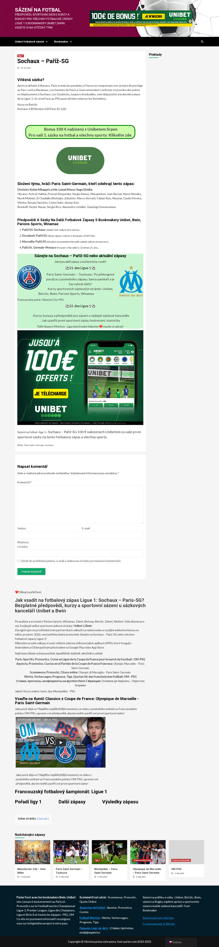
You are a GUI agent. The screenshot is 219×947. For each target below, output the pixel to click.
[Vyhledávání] (202, 42)
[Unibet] (80, 377)
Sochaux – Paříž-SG (62, 432)
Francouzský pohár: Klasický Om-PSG (40, 299)
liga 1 (20, 56)
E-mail (86, 528)
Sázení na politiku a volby (158, 897)
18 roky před (25, 68)
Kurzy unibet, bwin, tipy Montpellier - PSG (49, 691)
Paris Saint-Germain (34, 445)
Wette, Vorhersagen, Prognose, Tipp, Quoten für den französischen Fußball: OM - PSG (80, 676)
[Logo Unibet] (80, 172)
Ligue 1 (21, 910)
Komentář (24, 482)
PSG (65, 914)
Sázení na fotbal (38, 10)
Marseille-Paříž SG (34, 241)
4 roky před (64, 877)
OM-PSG (176, 869)
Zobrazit (42, 818)
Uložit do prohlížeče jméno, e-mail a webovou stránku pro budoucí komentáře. (71, 561)
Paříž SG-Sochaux (33, 229)
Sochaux (49, 445)
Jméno (21, 528)
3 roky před (25, 877)
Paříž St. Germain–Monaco (39, 247)
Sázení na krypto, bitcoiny (158, 918)
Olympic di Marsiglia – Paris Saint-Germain (80, 672)
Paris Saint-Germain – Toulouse (69, 274)
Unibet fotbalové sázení (29, 41)
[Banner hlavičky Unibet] (141, 18)
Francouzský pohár (142, 860)
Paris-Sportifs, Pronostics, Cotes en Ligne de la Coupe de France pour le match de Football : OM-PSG (80, 659)
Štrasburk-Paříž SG (34, 235)
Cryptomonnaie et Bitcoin (159, 923)
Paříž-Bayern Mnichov (51, 326)
